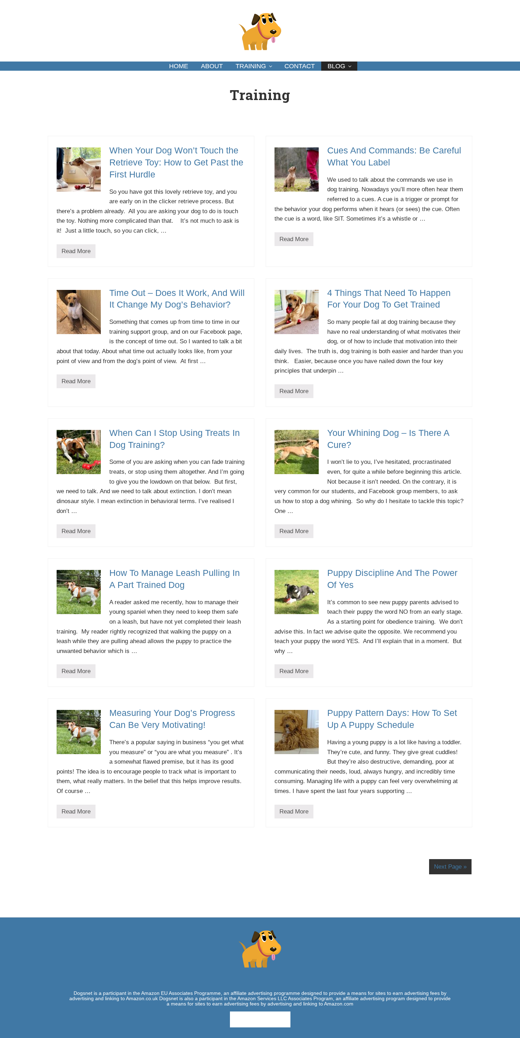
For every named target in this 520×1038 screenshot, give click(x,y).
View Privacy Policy (260, 1019)
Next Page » (450, 866)
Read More (76, 253)
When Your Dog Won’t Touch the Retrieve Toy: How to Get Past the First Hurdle (176, 162)
